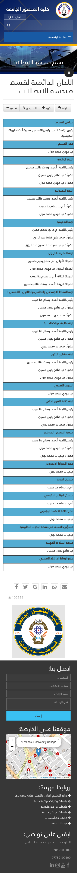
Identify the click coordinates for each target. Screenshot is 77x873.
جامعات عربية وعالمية (55, 812)
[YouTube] (64, 866)
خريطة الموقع (59, 823)
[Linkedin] (52, 866)
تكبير (48, 108)
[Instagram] (58, 866)
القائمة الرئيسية (58, 37)
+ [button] (12, 740)
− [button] (12, 746)
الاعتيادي (31, 108)
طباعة (64, 108)
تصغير (13, 108)
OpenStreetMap (48, 777)
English (16, 17)
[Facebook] (69, 866)
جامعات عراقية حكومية (54, 806)
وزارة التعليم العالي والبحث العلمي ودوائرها (41, 795)
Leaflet (32, 777)
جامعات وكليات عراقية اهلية (51, 801)
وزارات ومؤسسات (56, 817)
